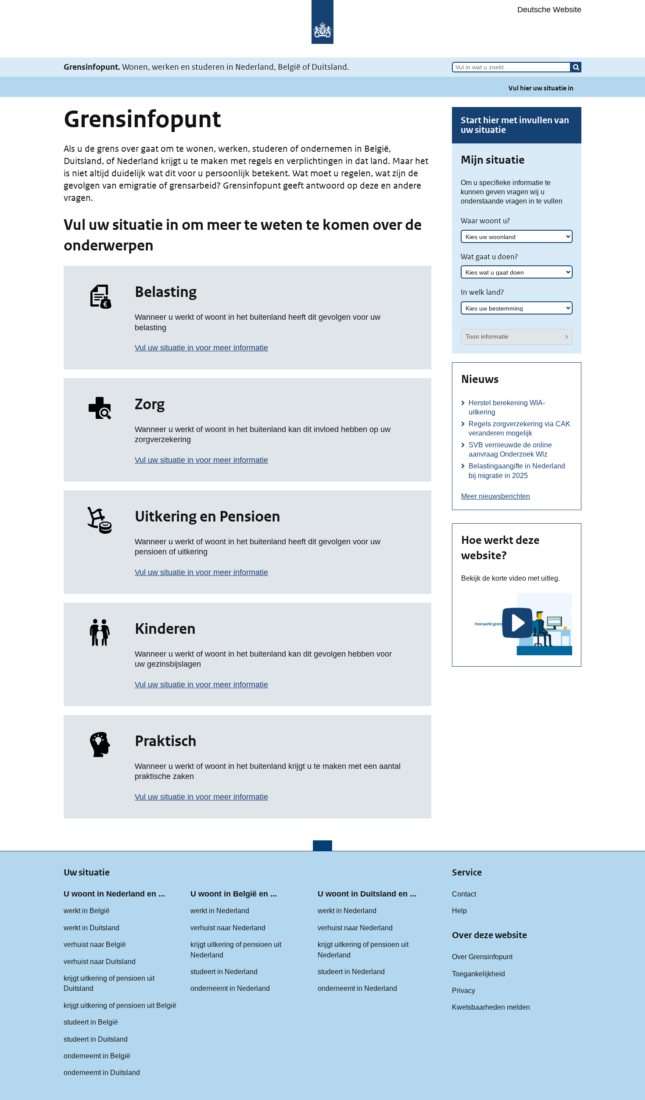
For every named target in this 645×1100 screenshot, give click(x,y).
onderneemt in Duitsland (102, 1072)
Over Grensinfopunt (482, 957)
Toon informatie (487, 336)
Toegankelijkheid (478, 974)
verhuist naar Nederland (227, 928)
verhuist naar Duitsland (100, 961)
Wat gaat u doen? (489, 256)
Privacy (463, 990)
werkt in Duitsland (91, 928)
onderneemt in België (97, 1056)
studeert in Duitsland (96, 1039)
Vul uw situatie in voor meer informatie (201, 347)
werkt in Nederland (219, 910)
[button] (576, 67)
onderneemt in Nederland (230, 988)
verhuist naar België (95, 944)
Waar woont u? (485, 220)
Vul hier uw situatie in (541, 88)
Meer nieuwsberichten (495, 496)
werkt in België (87, 910)
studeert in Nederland (224, 971)
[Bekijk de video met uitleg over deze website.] (516, 624)
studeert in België (91, 1022)
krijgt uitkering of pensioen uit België (120, 1005)
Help (459, 910)
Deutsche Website (549, 9)
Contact (464, 894)
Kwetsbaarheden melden (491, 1007)
